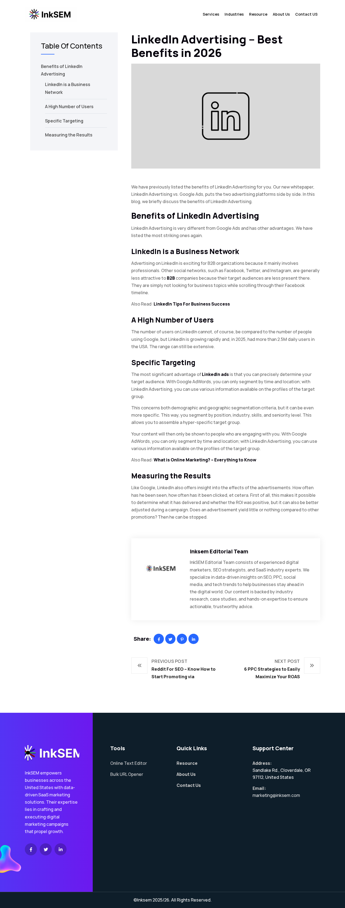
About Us (281, 14)
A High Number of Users (69, 106)
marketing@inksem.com (276, 795)
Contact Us (189, 785)
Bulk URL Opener (126, 774)
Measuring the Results (68, 135)
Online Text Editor (128, 763)
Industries (234, 14)
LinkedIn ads (215, 374)
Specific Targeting (64, 121)
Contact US (306, 14)
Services (211, 14)
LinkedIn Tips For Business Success (192, 304)
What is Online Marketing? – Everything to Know (205, 460)
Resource (258, 14)
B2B (171, 278)
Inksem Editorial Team (219, 551)
